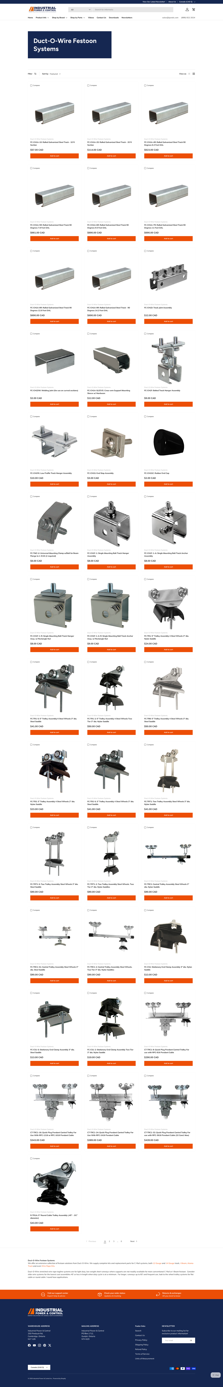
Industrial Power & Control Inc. (42, 1378)
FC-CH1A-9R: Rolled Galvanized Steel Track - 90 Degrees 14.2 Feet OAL (108, 309)
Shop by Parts (76, 17)
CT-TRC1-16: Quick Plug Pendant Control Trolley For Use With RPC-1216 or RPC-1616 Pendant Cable (53, 1133)
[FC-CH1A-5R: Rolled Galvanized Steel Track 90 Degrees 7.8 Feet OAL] (54, 194)
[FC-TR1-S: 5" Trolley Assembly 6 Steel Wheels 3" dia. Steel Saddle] (54, 688)
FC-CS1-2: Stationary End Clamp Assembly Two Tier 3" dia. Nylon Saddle (110, 1051)
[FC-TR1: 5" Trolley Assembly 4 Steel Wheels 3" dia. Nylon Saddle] (168, 605)
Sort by (45, 74)
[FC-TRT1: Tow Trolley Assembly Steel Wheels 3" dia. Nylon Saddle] (168, 771)
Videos (91, 17)
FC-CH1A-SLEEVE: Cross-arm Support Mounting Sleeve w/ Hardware (108, 391)
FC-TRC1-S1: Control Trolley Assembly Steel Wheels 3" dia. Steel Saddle (54, 968)
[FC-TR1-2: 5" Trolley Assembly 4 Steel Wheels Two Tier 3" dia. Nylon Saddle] (111, 688)
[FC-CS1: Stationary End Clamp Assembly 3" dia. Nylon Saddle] (168, 936)
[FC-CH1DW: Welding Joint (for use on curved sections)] (54, 360)
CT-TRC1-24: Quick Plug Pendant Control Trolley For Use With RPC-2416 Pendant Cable (110, 1133)
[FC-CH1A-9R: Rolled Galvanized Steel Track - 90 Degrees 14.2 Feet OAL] (111, 277)
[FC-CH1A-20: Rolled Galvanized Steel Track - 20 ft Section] (111, 112)
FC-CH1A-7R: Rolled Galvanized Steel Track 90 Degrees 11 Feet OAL (165, 226)
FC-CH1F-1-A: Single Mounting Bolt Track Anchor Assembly (166, 554)
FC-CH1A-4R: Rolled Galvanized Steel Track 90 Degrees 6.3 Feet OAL (165, 143)
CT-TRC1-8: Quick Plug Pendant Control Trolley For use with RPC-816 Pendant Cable (166, 1051)
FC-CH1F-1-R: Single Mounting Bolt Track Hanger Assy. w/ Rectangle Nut (52, 637)
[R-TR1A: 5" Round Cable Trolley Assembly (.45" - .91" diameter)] (54, 1185)
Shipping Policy (141, 1344)
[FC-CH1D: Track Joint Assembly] (168, 277)
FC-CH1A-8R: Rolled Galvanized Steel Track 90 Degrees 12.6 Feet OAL (51, 309)
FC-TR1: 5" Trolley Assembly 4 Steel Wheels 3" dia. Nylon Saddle (166, 637)
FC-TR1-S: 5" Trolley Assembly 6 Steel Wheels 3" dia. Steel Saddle (53, 720)
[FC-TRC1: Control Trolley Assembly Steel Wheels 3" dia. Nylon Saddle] (168, 854)
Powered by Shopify (59, 1378)
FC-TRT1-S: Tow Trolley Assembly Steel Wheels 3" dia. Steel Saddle (54, 885)
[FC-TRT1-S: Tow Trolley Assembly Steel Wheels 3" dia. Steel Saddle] (54, 854)
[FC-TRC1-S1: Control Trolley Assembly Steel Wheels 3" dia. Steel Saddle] (54, 936)
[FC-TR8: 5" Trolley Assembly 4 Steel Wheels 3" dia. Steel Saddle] (168, 688)
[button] (193, 9)
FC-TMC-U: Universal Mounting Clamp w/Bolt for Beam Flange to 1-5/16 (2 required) (54, 554)
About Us (172, 2)
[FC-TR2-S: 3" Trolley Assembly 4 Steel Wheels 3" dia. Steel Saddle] (111, 771)
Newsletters (127, 17)
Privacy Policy (141, 1340)
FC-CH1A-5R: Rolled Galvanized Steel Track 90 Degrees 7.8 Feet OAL (51, 226)
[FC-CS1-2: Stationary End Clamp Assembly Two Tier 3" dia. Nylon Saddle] (111, 1019)
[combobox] (120, 9)
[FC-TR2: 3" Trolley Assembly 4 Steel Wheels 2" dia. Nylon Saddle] (54, 771)
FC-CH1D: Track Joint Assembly (158, 307)
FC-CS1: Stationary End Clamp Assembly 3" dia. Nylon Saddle (168, 968)
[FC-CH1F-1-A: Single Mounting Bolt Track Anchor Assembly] (168, 523)
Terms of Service (142, 1354)
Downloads (114, 17)
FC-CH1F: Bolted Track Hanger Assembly (162, 390)
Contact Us (101, 17)
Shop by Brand (58, 17)
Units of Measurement (144, 1358)
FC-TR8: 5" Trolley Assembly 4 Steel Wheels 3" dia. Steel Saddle (166, 720)
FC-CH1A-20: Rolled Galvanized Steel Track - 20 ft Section (109, 143)
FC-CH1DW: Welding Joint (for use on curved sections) (54, 390)
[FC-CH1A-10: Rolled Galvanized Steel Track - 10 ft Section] (54, 112)
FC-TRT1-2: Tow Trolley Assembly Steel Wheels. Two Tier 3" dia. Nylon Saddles (110, 885)
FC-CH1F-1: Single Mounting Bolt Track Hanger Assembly (108, 554)
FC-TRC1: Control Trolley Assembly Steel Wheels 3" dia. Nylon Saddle (166, 885)
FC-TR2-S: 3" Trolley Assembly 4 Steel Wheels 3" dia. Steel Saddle (110, 802)
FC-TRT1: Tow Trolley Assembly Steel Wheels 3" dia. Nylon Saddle (167, 802)
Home (30, 17)
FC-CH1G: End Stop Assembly (100, 473)
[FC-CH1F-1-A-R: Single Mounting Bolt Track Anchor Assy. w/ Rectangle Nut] (111, 605)
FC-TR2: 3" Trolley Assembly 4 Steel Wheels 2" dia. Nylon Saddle (52, 802)
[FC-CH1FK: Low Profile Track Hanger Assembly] (54, 443)
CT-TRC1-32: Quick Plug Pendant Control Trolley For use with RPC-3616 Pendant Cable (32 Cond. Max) (167, 1133)
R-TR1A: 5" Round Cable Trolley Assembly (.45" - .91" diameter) (53, 1216)
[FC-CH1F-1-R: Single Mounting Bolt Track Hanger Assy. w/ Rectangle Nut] (54, 605)
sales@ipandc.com (170, 17)
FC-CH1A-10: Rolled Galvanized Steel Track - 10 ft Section (52, 143)
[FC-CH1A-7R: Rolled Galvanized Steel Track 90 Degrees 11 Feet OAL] (168, 194)
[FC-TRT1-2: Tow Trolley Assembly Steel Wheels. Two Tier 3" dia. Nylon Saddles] (111, 854)
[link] (91, 1241)
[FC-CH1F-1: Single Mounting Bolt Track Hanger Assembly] (111, 523)
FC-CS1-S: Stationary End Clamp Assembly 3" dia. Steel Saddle (52, 1051)
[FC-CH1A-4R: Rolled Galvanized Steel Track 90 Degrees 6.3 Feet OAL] (168, 112)
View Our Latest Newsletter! (154, 2)
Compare (36, 85)
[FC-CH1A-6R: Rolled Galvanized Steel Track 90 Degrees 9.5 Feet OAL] (111, 194)
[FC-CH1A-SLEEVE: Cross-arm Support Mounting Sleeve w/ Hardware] (111, 360)
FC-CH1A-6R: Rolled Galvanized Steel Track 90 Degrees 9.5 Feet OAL (108, 226)
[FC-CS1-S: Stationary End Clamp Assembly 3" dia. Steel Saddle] (54, 1019)
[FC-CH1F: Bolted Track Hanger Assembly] (168, 360)
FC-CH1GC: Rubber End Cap (156, 473)
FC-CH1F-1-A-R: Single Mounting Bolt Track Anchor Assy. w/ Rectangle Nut (110, 637)
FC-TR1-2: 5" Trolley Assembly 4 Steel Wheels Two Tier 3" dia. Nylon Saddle (109, 720)
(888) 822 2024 (188, 17)
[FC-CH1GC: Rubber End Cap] (168, 443)
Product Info (41, 17)
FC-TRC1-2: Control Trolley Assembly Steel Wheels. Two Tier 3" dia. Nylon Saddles (109, 968)
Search (138, 1331)
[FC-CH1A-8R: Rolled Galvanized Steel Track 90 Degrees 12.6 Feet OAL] (54, 277)
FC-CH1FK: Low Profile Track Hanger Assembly (51, 473)
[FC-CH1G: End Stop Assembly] (111, 443)
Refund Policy (141, 1349)
